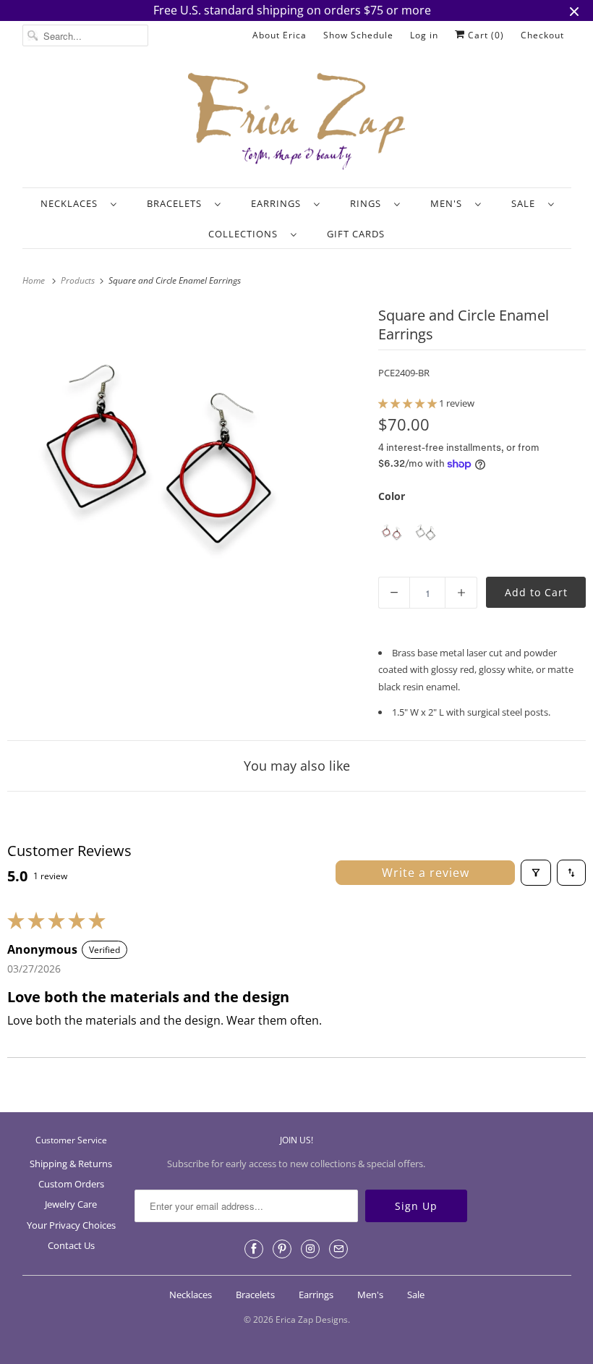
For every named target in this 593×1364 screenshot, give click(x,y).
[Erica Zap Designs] (296, 122)
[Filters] (536, 873)
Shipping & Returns (71, 1163)
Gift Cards (356, 233)
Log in (424, 35)
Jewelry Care (71, 1204)
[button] (408, 403)
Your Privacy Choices (71, 1225)
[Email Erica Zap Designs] (338, 1249)
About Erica (279, 35)
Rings (368, 203)
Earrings (279, 203)
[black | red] (391, 532)
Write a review (425, 873)
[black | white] (425, 532)
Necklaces (71, 203)
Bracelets (177, 203)
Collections (245, 233)
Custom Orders (71, 1183)
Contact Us (71, 1245)
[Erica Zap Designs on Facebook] (253, 1249)
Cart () (484, 35)
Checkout (542, 35)
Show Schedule (358, 35)
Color (391, 496)
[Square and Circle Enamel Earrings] (159, 454)
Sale (526, 203)
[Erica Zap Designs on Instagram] (310, 1249)
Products (79, 280)
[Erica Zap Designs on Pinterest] (282, 1249)
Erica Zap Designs (312, 1319)
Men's (449, 203)
